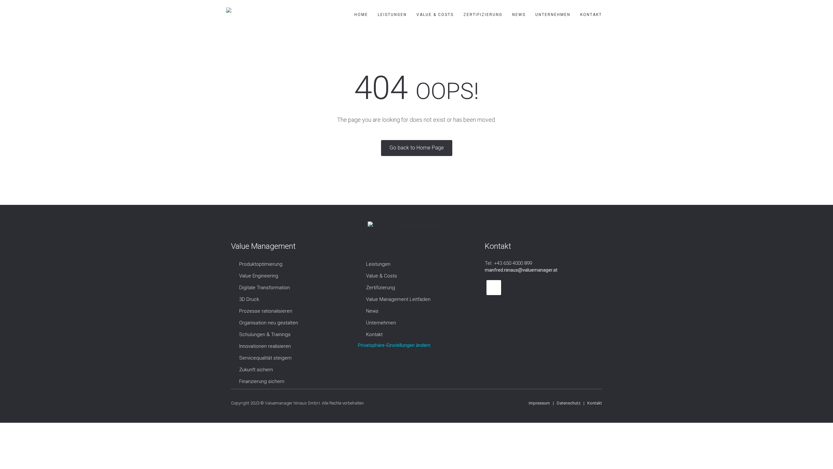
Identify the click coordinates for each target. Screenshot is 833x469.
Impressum (539, 403)
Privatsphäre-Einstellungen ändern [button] (394, 345)
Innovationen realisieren (265, 346)
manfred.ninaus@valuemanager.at (521, 270)
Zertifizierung (482, 14)
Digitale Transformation (264, 288)
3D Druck (249, 299)
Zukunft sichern (256, 370)
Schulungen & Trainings (265, 334)
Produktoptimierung (260, 264)
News (519, 14)
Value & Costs (435, 14)
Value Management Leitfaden (398, 299)
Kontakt (591, 14)
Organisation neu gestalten (268, 323)
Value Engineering (258, 276)
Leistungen (392, 14)
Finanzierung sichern (261, 381)
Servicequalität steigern (265, 358)
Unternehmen (552, 14)
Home (361, 14)
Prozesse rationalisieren (265, 311)
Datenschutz (568, 403)
